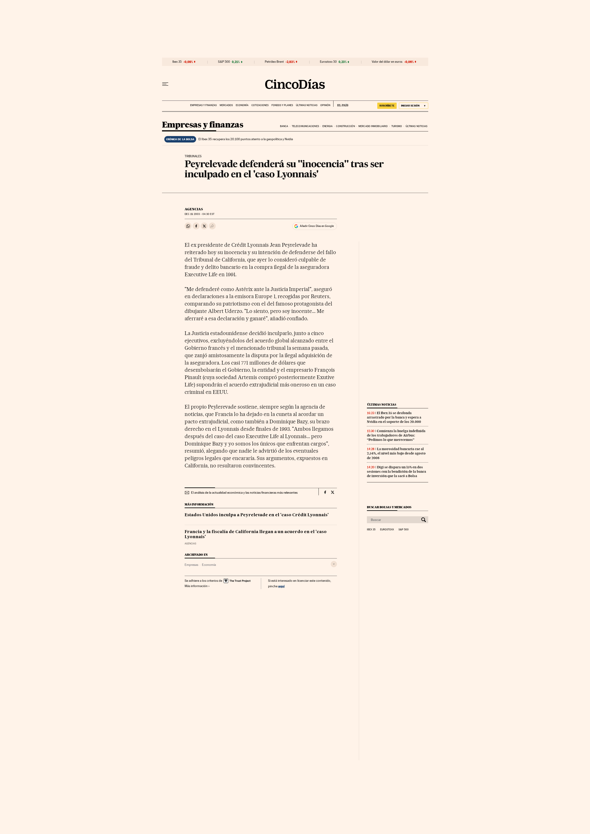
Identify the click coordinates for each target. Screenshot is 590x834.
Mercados (226, 105)
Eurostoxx (387, 529)
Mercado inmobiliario (373, 126)
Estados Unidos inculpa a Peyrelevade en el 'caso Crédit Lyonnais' (257, 515)
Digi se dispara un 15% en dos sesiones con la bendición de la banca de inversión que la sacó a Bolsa (396, 471)
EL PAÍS (340, 104)
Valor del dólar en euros (387, 61)
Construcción (345, 126)
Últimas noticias (306, 105)
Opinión (325, 105)
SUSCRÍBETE (387, 105)
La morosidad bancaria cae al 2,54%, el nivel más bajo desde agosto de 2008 (396, 453)
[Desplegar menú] (165, 84)
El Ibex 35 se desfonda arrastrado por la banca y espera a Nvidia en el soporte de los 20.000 (394, 417)
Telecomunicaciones (305, 126)
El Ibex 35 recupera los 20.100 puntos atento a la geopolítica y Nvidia (245, 139)
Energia (327, 126)
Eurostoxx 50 (328, 61)
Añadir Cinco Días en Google (317, 226)
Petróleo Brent (274, 61)
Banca (284, 126)
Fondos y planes (282, 105)
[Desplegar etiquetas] (334, 564)
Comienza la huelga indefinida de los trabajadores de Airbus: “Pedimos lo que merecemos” (396, 435)
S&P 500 (224, 61)
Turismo (396, 126)
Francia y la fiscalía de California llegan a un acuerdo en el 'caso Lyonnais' (256, 534)
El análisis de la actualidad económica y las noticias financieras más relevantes (244, 492)
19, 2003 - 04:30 (199, 214)
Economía (242, 105)
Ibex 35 (177, 61)
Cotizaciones (259, 105)
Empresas (191, 565)
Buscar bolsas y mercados (389, 507)
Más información (196, 586)
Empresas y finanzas (203, 105)
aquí (281, 586)
